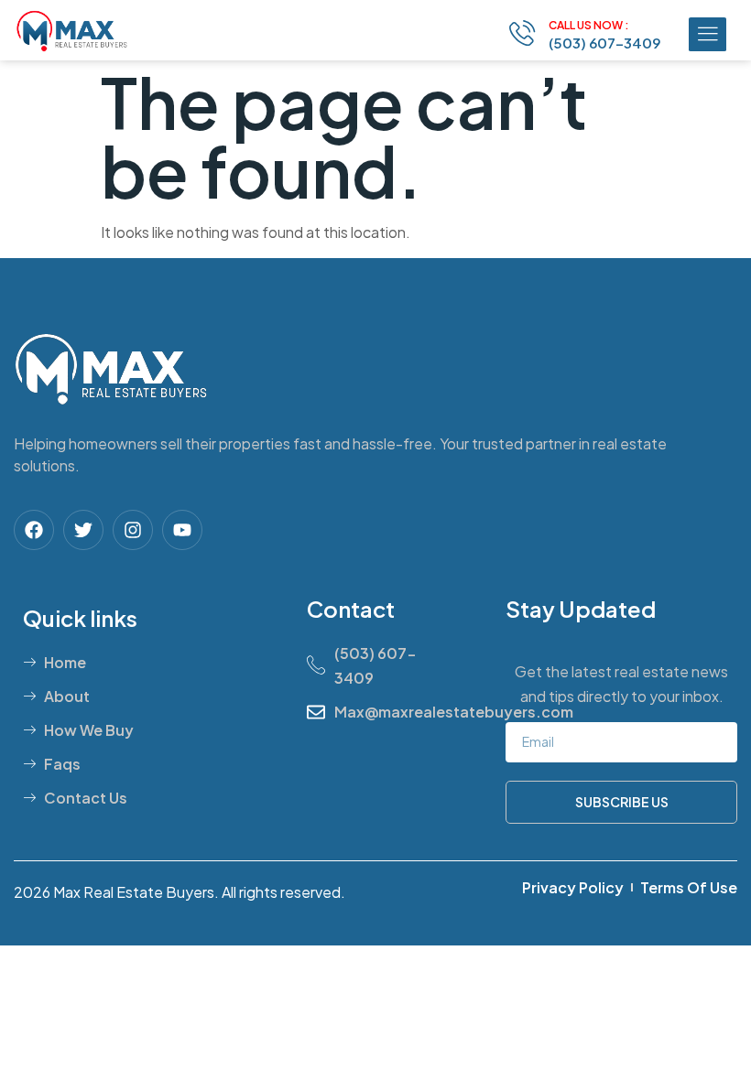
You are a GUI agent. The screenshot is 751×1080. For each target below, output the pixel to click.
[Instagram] (133, 530)
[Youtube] (182, 530)
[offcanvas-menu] (707, 34)
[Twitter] (83, 530)
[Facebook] (34, 530)
